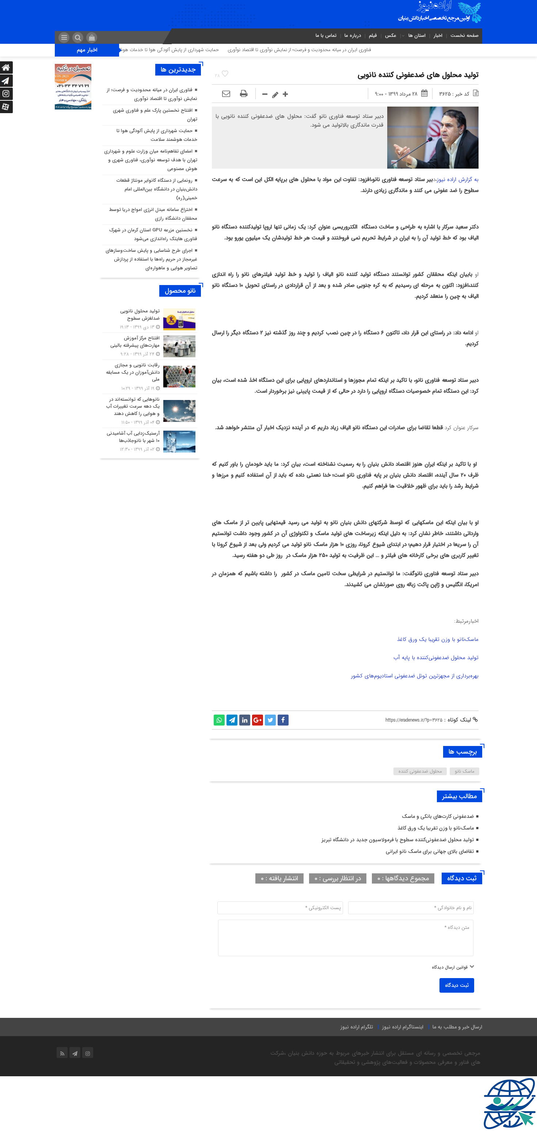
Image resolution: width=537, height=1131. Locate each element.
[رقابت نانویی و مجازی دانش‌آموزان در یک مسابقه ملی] (149, 377)
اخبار (438, 35)
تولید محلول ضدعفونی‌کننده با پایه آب (436, 657)
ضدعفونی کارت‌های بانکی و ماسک (438, 816)
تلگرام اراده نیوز (356, 1027)
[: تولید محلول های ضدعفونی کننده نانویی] (226, 94)
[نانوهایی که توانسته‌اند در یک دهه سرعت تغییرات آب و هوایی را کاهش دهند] (149, 411)
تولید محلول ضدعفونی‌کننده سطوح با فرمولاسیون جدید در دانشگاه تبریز (397, 840)
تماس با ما (326, 35)
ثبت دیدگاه (457, 985)
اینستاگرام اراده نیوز (402, 1027)
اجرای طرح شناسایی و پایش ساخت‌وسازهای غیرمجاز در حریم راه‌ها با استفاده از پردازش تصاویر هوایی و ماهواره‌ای (151, 259)
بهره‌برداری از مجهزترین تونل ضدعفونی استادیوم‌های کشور (415, 676)
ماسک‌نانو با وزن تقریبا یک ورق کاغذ (438, 639)
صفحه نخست (464, 35)
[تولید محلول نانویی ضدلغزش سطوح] (149, 319)
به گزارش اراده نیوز (458, 179)
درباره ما (352, 35)
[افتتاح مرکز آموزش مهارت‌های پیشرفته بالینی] (149, 346)
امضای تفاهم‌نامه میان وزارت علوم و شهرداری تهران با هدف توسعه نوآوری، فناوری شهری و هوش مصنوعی (150, 160)
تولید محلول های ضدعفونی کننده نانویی (418, 75)
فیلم (373, 35)
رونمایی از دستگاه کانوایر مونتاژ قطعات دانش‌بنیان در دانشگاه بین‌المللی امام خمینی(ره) (157, 189)
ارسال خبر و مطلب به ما (457, 1027)
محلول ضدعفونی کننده (420, 771)
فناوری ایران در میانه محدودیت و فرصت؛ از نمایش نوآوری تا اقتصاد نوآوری (330, 50)
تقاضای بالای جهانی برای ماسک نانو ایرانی (430, 851)
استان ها (417, 35)
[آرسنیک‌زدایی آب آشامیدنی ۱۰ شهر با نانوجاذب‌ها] (149, 440)
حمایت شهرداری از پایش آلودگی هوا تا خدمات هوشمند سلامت (189, 50)
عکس (390, 35)
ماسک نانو (465, 771)
